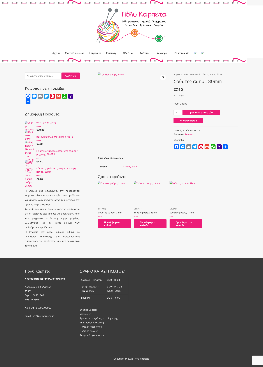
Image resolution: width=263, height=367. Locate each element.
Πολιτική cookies (89, 331)
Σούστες (194, 74)
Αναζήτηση (71, 75)
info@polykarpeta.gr (43, 316)
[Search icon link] (209, 53)
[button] (163, 77)
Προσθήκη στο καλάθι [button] (112, 224)
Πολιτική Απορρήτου (91, 326)
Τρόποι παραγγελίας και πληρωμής (99, 318)
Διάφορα (162, 53)
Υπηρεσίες (95, 53)
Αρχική (56, 53)
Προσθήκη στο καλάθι (201, 112)
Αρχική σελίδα (181, 74)
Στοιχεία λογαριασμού (92, 335)
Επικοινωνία (181, 53)
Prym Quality (130, 166)
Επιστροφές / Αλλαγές (92, 322)
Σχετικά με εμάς (74, 53)
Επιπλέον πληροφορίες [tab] (111, 158)
